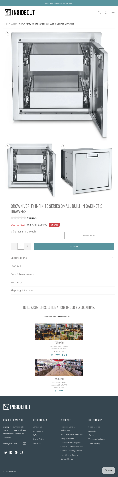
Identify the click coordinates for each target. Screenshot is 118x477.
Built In (14, 23)
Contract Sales (67, 459)
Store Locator (94, 426)
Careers (91, 435)
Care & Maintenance (22, 274)
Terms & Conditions (96, 439)
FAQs (35, 435)
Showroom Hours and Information (58, 316)
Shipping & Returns (22, 290)
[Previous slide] (10, 85)
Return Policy (38, 439)
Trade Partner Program (71, 442)
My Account (38, 431)
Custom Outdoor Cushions (72, 446)
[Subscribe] (24, 443)
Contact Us (37, 426)
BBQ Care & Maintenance (72, 434)
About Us (92, 431)
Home (5, 23)
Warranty (16, 282)
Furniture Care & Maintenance (68, 428)
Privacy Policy (94, 443)
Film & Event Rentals (69, 455)
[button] (99, 12)
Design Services (67, 438)
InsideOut (12, 471)
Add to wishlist (89, 235)
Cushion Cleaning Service (71, 450)
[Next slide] (107, 85)
